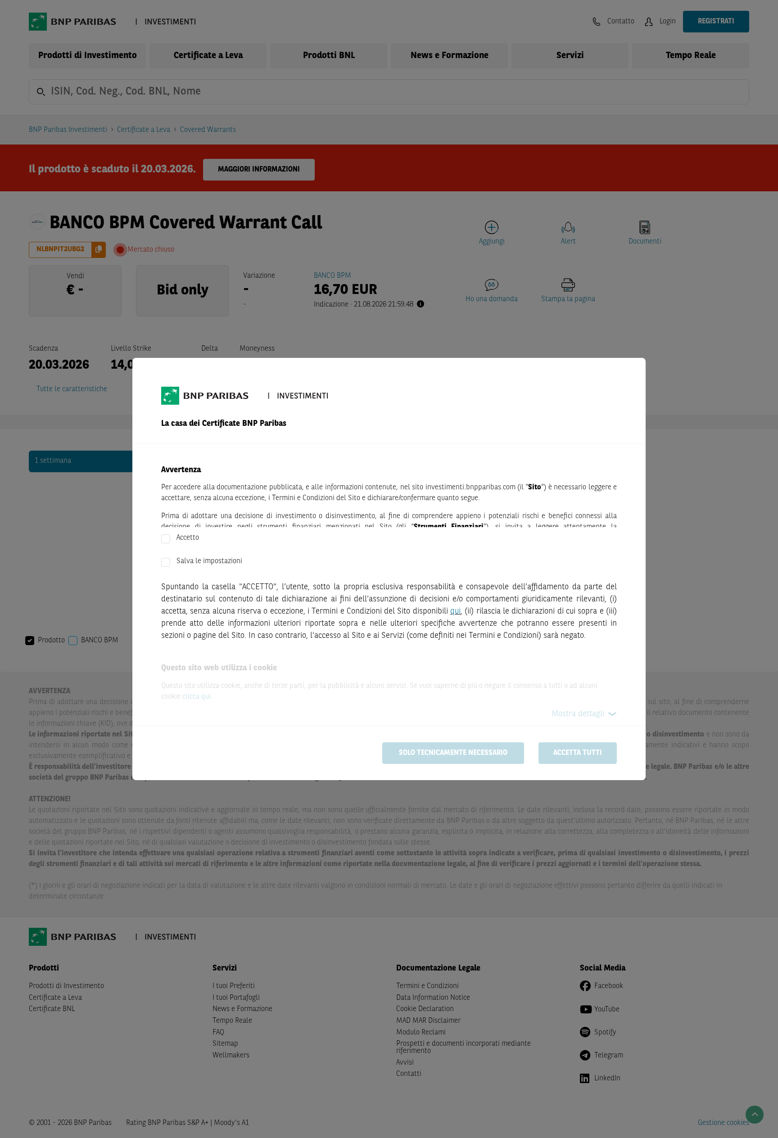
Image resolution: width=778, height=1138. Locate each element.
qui (455, 611)
